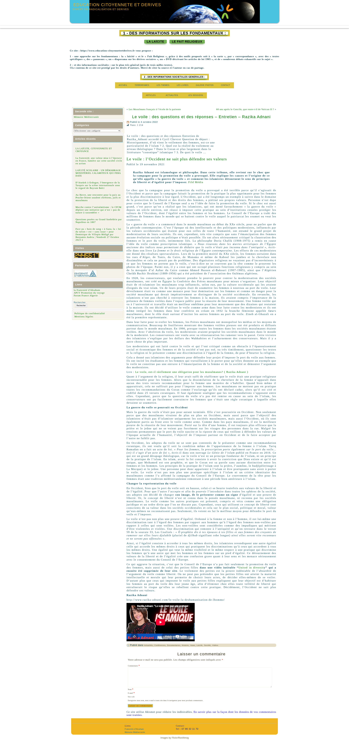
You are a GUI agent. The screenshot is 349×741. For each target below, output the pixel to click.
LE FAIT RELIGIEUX (187, 41)
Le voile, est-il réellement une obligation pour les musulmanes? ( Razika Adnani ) (191, 371)
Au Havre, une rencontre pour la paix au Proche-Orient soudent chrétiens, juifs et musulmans (98, 198)
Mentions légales (83, 316)
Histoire (185, 645)
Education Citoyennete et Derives (117, 4)
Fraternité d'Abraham (134, 729)
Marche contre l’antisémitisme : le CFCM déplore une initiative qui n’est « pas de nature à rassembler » (98, 210)
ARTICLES (151, 95)
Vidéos (215, 645)
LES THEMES (163, 85)
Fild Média (195, 182)
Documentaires (173, 645)
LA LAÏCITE (155, 41)
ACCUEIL (123, 85)
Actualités (148, 645)
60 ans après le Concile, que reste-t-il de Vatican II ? (245, 109)
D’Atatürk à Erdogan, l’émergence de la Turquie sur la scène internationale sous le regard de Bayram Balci (98, 185)
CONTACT (225, 85)
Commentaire (134, 665)
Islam (192, 645)
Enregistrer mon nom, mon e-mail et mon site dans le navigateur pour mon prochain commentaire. (165, 700)
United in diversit (251, 567)
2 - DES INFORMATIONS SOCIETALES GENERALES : (174, 77)
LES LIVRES (183, 85)
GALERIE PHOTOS (205, 85)
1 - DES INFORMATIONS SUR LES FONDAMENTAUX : (174, 33)
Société (207, 645)
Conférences (160, 645)
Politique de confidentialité (89, 313)
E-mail (131, 693)
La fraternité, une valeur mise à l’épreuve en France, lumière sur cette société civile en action (99, 161)
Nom (130, 689)
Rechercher (80, 302)
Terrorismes (142, 85)
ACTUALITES (172, 95)
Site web (131, 697)
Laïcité (199, 645)
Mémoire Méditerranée (86, 117)
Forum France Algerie (86, 295)
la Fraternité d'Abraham (87, 290)
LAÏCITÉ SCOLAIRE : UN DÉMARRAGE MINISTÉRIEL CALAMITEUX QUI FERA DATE (98, 173)
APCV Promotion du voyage (89, 293)
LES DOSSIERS (195, 95)
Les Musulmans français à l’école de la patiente (155, 109)
